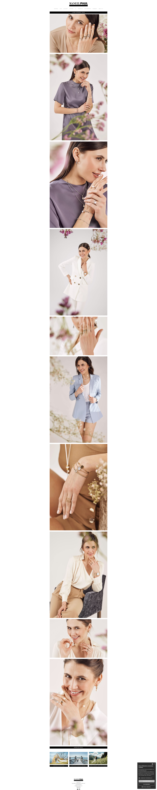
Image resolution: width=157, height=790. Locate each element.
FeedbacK (95, 8)
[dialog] (146, 775)
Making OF (80, 8)
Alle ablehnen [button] (146, 784)
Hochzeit (66, 8)
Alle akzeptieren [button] (146, 781)
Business (56, 8)
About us (101, 8)
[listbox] (152, 764)
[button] (147, 787)
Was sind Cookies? (148, 775)
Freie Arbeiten (88, 8)
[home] (78, 4)
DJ (75, 8)
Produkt (71, 8)
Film (61, 8)
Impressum (78, 787)
